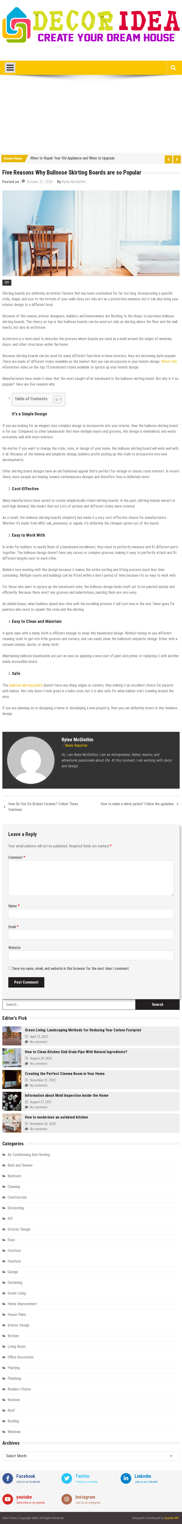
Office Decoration (21, 1357)
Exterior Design (19, 1229)
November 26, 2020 (43, 1124)
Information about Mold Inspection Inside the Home (67, 1095)
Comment (16, 857)
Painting (14, 1368)
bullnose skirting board (25, 685)
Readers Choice (19, 1389)
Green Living (17, 1293)
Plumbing (14, 1378)
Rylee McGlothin (74, 182)
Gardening (15, 1282)
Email (13, 927)
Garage (13, 1272)
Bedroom (14, 1176)
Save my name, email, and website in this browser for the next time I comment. (70, 968)
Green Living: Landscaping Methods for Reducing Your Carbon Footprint (83, 1030)
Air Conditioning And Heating (29, 1154)
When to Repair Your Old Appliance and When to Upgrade (72, 158)
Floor (11, 1240)
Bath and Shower (20, 1165)
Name (14, 906)
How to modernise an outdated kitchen (56, 1117)
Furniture (14, 1250)
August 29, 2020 (41, 1058)
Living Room (17, 1346)
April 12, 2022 (39, 1036)
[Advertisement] (91, 117)
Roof (11, 1410)
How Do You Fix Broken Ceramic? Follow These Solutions (43, 807)
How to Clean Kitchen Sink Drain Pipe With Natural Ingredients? (76, 1052)
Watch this (169, 361)
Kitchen (13, 1336)
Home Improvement (22, 1304)
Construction (17, 1197)
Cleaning (14, 1186)
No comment (38, 1042)
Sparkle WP (171, 1518)
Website (14, 947)
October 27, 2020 (40, 182)
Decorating (16, 1208)
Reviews (14, 1400)
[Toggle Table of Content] (55, 400)
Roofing (13, 1421)
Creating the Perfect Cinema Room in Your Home (65, 1073)
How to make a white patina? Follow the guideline (137, 804)
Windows (14, 1432)
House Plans (17, 1314)
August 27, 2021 (41, 1102)
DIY (7, 282)
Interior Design (18, 1325)
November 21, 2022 (43, 1080)
